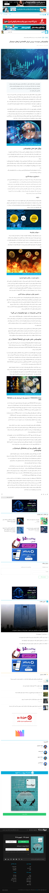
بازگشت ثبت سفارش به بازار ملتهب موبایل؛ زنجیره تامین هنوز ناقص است (33, 643)
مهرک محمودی (40, 746)
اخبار (30, 866)
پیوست (46, 37)
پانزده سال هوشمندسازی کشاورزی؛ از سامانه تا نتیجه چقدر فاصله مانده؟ (28, 692)
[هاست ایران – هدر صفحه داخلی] (24, 27)
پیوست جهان (29, 884)
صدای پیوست (14, 866)
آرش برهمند (40, 751)
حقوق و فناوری (29, 881)
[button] (47, 14)
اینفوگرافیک (14, 869)
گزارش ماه (29, 876)
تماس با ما (14, 876)
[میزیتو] (24, 719)
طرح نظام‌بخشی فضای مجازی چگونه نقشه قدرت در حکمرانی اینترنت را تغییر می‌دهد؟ (26, 679)
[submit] (27, 849)
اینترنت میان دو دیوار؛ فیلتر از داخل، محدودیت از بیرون (32, 699)
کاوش (30, 869)
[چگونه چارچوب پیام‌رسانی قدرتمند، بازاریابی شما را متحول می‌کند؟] (44, 532)
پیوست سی (14, 868)
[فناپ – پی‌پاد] (24, 555)
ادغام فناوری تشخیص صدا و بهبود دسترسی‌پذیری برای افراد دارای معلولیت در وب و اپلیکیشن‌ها (9, 529)
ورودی (30, 875)
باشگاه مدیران (29, 878)
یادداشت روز (29, 868)
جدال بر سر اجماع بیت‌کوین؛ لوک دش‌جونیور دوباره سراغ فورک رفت (34, 640)
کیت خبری (14, 881)
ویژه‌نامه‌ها (14, 875)
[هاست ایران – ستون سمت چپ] (24, 506)
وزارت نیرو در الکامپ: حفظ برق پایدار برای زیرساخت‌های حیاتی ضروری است (33, 637)
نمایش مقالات (11, 841)
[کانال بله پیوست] (24, 9)
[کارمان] (24, 733)
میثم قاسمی (40, 763)
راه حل (30, 883)
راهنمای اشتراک (14, 878)
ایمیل (47, 571)
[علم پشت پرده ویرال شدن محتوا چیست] (44, 524)
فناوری (43, 32)
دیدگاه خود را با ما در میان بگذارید (26, 567)
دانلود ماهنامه (23, 841)
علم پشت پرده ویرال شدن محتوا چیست (33, 520)
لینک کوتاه (4, 497)
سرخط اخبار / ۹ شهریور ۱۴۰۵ (41, 634)
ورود (10, 14)
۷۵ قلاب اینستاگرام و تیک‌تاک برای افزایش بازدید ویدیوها (9, 520)
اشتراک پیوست (24, 814)
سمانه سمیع (40, 757)
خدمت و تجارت (28, 879)
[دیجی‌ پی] (24, 3)
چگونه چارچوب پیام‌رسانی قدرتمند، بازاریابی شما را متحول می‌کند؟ (32, 529)
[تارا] (24, 542)
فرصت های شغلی (13, 879)
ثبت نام (5, 14)
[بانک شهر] (24, 21)
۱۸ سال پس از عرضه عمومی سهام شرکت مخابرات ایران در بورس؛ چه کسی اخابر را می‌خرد (25, 706)
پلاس (43, 37)
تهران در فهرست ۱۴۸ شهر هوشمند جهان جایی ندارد (32, 686)
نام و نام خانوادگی (45, 567)
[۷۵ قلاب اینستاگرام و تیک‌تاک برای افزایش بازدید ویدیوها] (20, 524)
